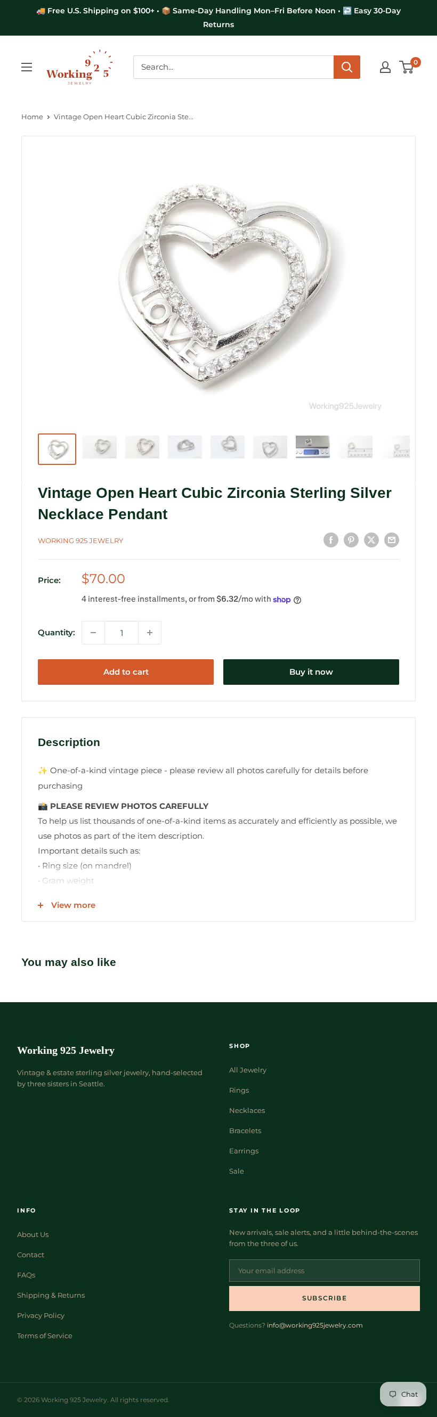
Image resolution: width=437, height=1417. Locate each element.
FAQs (26, 1275)
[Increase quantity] (150, 632)
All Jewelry (247, 1070)
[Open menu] (26, 67)
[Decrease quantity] (93, 632)
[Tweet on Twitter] (371, 539)
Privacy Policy (40, 1315)
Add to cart (126, 672)
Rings (239, 1090)
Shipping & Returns (51, 1295)
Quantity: (56, 632)
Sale (236, 1171)
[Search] (347, 67)
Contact (30, 1254)
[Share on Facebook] (330, 539)
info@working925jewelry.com (315, 1325)
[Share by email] (391, 539)
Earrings (243, 1150)
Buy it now (311, 672)
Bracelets (245, 1130)
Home (32, 116)
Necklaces (247, 1110)
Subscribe (324, 1298)
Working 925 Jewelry (80, 540)
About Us (32, 1234)
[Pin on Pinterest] (351, 539)
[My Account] (385, 67)
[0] (407, 67)
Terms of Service (44, 1335)
